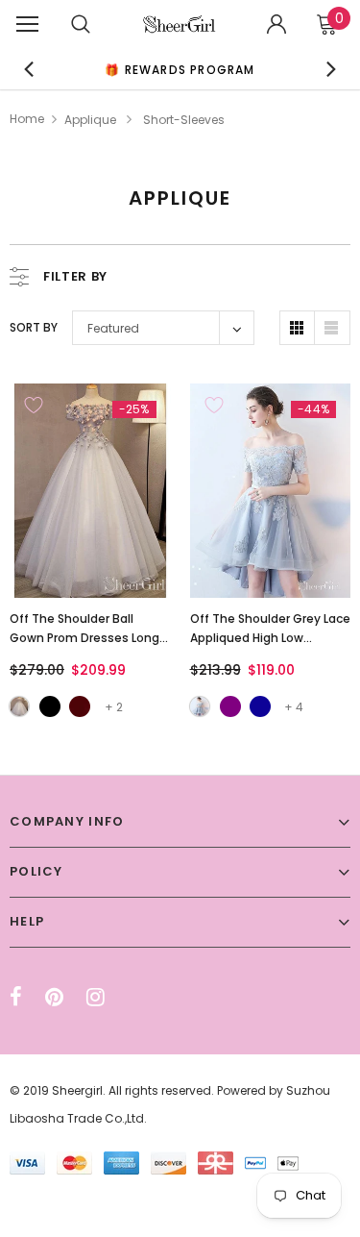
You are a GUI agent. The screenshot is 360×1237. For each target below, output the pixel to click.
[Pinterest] (54, 996)
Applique (90, 119)
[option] (180, 68)
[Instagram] (95, 996)
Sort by (34, 327)
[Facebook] (16, 996)
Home (27, 119)
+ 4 (293, 707)
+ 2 (114, 707)
